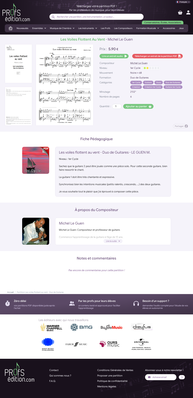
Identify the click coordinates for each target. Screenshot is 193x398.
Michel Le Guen (138, 63)
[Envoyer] (182, 377)
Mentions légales (106, 386)
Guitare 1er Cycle (173, 87)
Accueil (10, 292)
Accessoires (169, 28)
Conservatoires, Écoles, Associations (162, 22)
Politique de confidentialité (112, 381)
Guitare (148, 82)
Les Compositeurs (123, 28)
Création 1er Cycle (153, 87)
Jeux (181, 28)
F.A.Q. (52, 381)
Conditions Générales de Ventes (115, 370)
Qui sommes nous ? (60, 375)
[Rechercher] (53, 17)
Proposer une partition (109, 375)
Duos (158, 82)
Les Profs (105, 28)
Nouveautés (22, 28)
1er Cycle (136, 82)
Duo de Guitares (173, 82)
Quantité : (105, 106)
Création (136, 87)
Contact (54, 370)
